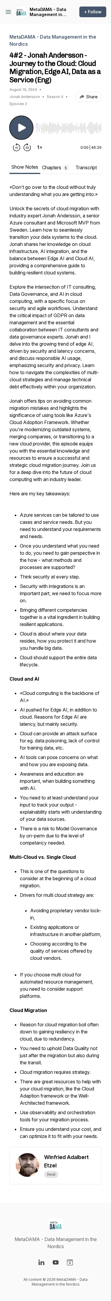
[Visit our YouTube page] (56, 1262)
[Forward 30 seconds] (27, 147)
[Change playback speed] (40, 147)
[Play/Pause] (21, 128)
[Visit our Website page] (70, 1262)
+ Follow (93, 11)
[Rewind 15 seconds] (16, 147)
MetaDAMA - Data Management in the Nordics (48, 12)
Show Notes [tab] (24, 167)
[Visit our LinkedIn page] (41, 1262)
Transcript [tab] (86, 167)
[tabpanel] (55, 665)
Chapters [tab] (54, 167)
